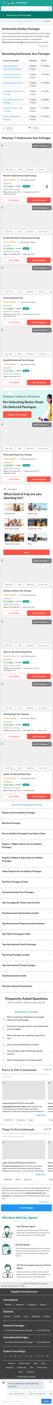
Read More (43, 46)
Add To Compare (40, 146)
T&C (31, 1368)
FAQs (21, 1372)
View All (47, 1069)
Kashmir (48, 1316)
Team (36, 1363)
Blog (43, 1363)
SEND (46, 1401)
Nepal (42, 1304)
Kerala (7, 1316)
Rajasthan (36, 1316)
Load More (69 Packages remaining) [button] (27, 805)
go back (4, 15)
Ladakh (17, 1316)
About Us (11, 1363)
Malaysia (32, 1304)
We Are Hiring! (24, 1363)
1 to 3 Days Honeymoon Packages (18, 1330)
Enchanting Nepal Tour (13, 83)
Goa (26, 1316)
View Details (14, 200)
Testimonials (21, 1368)
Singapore (20, 1304)
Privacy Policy (42, 1368)
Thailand (8, 1304)
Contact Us (31, 1372)
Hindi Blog (9, 1368)
